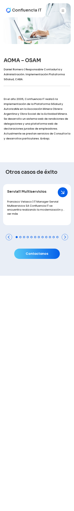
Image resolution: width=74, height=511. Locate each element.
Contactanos (37, 253)
